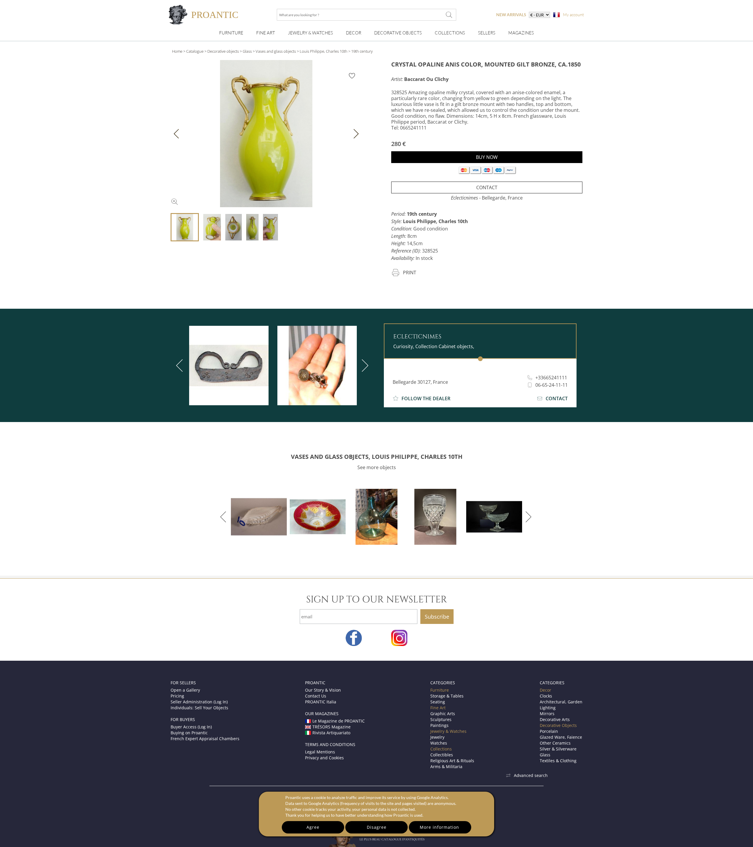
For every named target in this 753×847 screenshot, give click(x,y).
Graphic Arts (442, 713)
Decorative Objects (398, 33)
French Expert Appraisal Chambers (205, 738)
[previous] (180, 365)
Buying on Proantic (189, 732)
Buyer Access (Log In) (191, 727)
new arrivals (511, 14)
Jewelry (437, 737)
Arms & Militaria (446, 766)
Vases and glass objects (276, 51)
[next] (363, 365)
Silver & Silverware (558, 749)
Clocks (546, 696)
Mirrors (547, 713)
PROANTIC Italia (320, 702)
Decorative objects (223, 51)
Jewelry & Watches (310, 33)
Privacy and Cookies (324, 757)
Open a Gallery (185, 690)
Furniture (231, 33)
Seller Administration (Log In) (199, 702)
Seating (437, 702)
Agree (312, 827)
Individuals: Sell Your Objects (199, 707)
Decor (353, 33)
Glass (247, 51)
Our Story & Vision (323, 690)
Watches (438, 743)
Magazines (521, 33)
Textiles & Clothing (558, 760)
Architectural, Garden (561, 702)
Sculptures (441, 719)
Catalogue (195, 51)
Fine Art (265, 33)
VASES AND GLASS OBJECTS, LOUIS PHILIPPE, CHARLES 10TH (376, 457)
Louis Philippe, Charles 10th (323, 51)
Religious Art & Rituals (452, 760)
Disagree (377, 827)
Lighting (548, 707)
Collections (450, 33)
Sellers (486, 33)
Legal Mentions (320, 752)
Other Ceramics (555, 743)
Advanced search (531, 775)
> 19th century (360, 51)
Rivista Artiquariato (331, 732)
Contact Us (315, 696)
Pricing (177, 696)
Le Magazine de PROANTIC (338, 721)
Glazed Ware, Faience (561, 737)
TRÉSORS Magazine (331, 727)
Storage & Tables (447, 696)
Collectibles (441, 755)
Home (177, 51)
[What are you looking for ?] (448, 14)
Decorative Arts (555, 719)
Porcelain (549, 731)
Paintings (439, 725)
